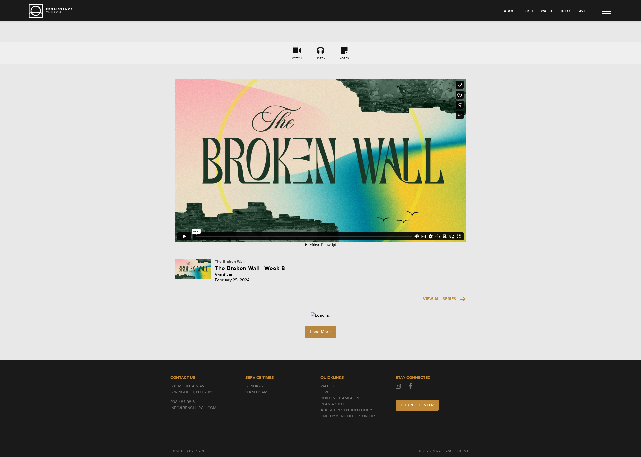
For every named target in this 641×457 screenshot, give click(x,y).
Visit (529, 11)
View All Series (439, 298)
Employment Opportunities (348, 416)
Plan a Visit (332, 404)
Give (581, 11)
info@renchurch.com (193, 407)
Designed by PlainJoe (190, 451)
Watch (547, 11)
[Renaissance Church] (50, 11)
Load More (320, 331)
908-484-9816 (182, 401)
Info (565, 11)
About (510, 11)
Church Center (417, 405)
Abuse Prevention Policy (346, 410)
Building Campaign (339, 398)
